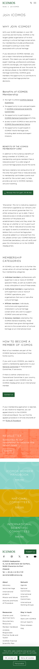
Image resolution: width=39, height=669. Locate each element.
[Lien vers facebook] (4, 556)
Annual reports (27, 622)
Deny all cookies (27, 658)
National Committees (25, 589)
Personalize (19, 664)
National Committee (10, 367)
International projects (8, 593)
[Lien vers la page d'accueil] (9, 552)
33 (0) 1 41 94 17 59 (15, 572)
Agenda (24, 585)
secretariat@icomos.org (12, 575)
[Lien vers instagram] (11, 556)
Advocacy (6, 585)
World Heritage (9, 588)
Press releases (26, 625)
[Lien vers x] (19, 556)
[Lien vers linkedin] (27, 556)
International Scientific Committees (26, 596)
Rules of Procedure (13, 421)
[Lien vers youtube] (35, 556)
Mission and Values (10, 597)
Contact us (25, 615)
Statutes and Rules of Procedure (10, 602)
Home (4, 6)
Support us (30, 552)
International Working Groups (27, 603)
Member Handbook (10, 627)
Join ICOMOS (14, 6)
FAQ (22, 628)
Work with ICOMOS (28, 619)
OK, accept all (10, 658)
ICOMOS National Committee (16, 118)
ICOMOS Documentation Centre (17, 124)
